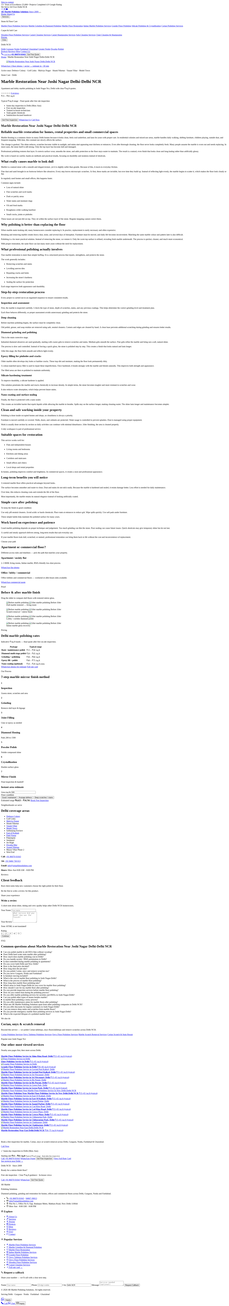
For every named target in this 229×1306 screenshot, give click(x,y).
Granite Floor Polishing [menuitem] (121, 26)
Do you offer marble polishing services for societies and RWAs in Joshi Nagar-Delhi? (39, 995)
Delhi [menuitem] (3, 49)
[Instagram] (4, 9)
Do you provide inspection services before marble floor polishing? (30, 990)
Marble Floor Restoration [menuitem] (72, 26)
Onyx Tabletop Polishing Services (37, 1034)
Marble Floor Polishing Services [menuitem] (14, 26)
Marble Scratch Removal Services (92, 1034)
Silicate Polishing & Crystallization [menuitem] (146, 26)
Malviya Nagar (12, 821)
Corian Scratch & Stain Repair (120, 1034)
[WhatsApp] (3, 1300)
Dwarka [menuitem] (54, 49)
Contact (11, 1234)
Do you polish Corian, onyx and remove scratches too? (26, 971)
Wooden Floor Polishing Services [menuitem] (15, 35)
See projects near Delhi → (12, 1161)
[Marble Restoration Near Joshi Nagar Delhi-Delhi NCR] (30, 61)
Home (3, 14)
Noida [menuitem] (16, 49)
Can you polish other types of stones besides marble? (25, 997)
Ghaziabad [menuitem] (33, 49)
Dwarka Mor (11, 845)
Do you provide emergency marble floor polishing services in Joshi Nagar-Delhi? (37, 1011)
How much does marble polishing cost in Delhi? (23, 957)
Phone (34, 1285)
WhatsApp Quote (28, 1158)
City (64, 1285)
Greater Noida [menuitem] (44, 49)
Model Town (11, 828)
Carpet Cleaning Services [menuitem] (40, 35)
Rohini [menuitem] (61, 49)
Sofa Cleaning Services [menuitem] (86, 35)
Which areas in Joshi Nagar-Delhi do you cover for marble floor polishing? (34, 985)
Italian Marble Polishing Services (22, 1252)
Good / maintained (9, 798)
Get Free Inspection (9, 120)
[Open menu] (40, 12)
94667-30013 (31, 1198)
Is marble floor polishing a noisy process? (20, 1000)
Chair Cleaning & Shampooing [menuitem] (109, 35)
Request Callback (132, 1285)
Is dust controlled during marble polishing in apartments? (27, 961)
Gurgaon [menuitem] (10, 49)
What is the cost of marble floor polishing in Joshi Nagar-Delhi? (30, 978)
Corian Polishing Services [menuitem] (172, 26)
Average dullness (25, 798)
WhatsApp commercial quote (13, 582)
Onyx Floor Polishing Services (65, 1034)
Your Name (6, 910)
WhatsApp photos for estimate (13, 667)
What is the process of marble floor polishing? (22, 980)
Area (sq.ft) (6, 792)
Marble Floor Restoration (19, 1250)
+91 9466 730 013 (13, 861)
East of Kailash (12, 833)
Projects (4, 51)
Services (5, 17)
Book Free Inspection (40, 800)
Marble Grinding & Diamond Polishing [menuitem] (44, 26)
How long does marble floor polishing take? (21, 983)
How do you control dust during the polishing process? (26, 992)
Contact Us (25, 51)
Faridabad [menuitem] (24, 49)
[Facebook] (2, 9)
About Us (11, 14)
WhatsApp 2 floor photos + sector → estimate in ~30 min (25, 66)
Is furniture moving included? (15, 976)
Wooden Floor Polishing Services (22, 1262)
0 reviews (15, 93)
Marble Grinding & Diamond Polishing (25, 1247)
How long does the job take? (15, 969)
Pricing (4, 37)
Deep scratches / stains (44, 798)
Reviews (12, 51)
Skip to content (7, 2)
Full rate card (32, 667)
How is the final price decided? (16, 966)
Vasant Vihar (11, 826)
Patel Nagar (11, 835)
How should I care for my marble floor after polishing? (26, 988)
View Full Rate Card (62, 1158)
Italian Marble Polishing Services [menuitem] (97, 26)
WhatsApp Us (25, 120)
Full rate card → (15, 1267)
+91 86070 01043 (13, 856)
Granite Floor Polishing (18, 1255)
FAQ (10, 1232)
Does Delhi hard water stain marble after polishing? (24, 954)
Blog (18, 51)
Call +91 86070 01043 (10, 1158)
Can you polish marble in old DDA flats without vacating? (27, 952)
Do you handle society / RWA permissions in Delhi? (25, 959)
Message (95, 1285)
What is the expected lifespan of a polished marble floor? (27, 1014)
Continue (5, 936)
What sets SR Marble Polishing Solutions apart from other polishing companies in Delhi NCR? (43, 1004)
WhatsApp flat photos (10, 567)
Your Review (6, 922)
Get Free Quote (33, 55)
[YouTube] (7, 9)
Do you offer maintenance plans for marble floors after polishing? (30, 1002)
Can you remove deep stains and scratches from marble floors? (29, 1009)
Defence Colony (13, 816)
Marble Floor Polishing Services (22, 1245)
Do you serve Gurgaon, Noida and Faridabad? (22, 973)
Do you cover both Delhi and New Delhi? (21, 964)
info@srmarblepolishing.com (20, 865)
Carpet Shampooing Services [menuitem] (63, 35)
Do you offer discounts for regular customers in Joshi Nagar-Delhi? (31, 1007)
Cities (4, 40)
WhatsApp (25, 1180)
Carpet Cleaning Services (19, 1265)
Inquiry (8, 1300)
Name (3, 1285)
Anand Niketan (12, 847)
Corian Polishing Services (12, 1034)
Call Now (35, 120)
